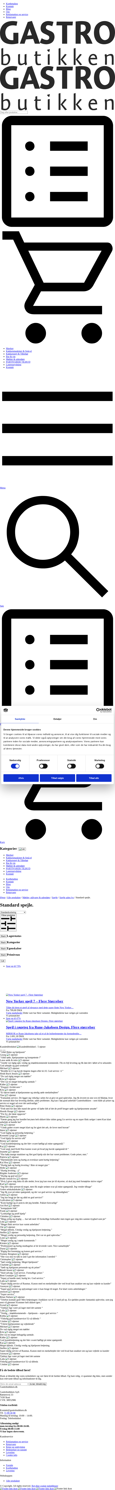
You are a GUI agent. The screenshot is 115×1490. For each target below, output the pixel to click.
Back (3, 936)
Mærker (9, 348)
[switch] (43, 766)
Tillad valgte (57, 778)
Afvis (21, 778)
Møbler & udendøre (15, 359)
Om (8, 11)
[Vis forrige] (1, 1248)
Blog (8, 9)
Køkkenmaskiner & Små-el (19, 351)
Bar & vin (10, 356)
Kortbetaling (12, 3)
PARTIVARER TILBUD (18, 362)
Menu (3, 488)
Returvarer (11, 17)
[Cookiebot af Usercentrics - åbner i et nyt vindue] (98, 710)
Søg (2, 606)
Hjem (2, 897)
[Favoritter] (57, 228)
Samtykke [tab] (20, 719)
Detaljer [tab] (57, 719)
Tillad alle (94, 778)
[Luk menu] (22, 849)
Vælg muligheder (14, 1211)
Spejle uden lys (66, 897)
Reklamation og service (17, 14)
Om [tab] (95, 719)
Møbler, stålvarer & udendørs (36, 897)
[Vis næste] (4, 1248)
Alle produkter (14, 897)
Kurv (2, 842)
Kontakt (10, 6)
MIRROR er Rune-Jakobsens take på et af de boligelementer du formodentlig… (50, 1224)
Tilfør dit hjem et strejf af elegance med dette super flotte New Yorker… (40, 1086)
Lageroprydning (13, 364)
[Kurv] (57, 343)
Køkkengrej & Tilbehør (17, 354)
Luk (2, 961)
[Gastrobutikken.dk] (57, 64)
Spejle (55, 897)
